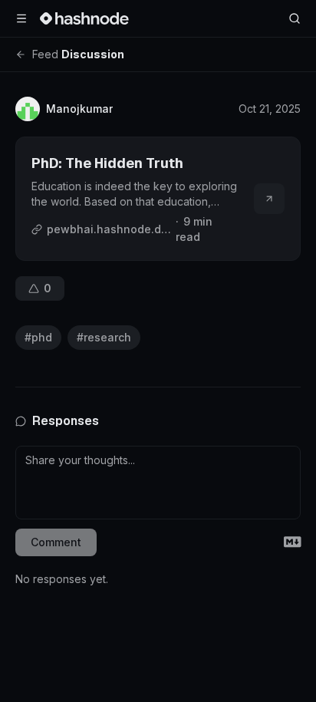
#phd (38, 337)
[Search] (294, 18)
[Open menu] (21, 18)
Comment (56, 542)
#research (104, 337)
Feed (45, 54)
